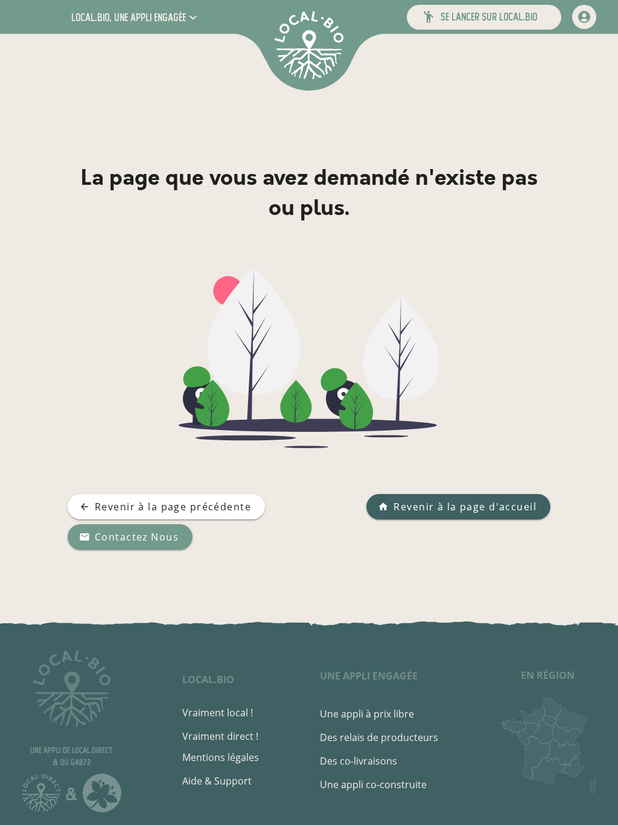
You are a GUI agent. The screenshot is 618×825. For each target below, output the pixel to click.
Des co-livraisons (358, 761)
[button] (135, 17)
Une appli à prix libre (367, 714)
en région (548, 675)
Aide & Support (217, 781)
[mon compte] (584, 17)
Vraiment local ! (217, 712)
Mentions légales (220, 757)
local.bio (208, 679)
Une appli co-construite (373, 784)
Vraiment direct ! (220, 736)
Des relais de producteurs (379, 737)
